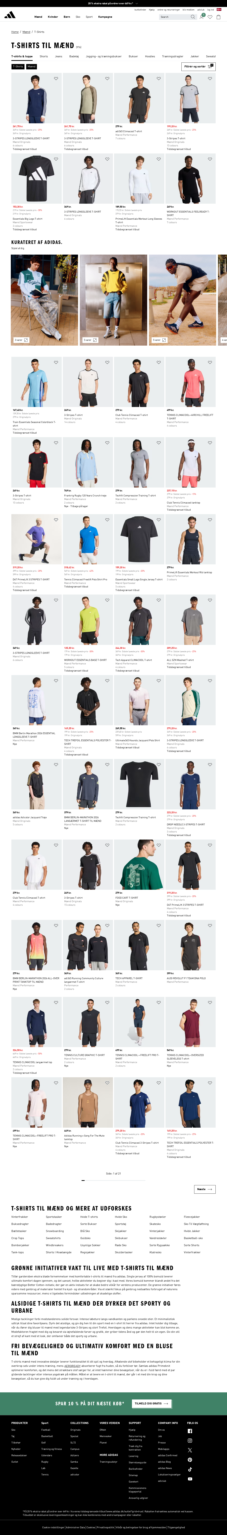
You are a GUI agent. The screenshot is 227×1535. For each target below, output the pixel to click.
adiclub (200, 10)
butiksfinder (140, 10)
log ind (210, 10)
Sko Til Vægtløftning (196, 1224)
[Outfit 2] (113, 300)
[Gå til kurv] (218, 17)
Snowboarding (55, 1231)
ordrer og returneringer (168, 10)
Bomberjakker (20, 1245)
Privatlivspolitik (105, 1527)
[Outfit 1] (44, 300)
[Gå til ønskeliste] (210, 17)
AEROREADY (72, 1366)
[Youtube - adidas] (201, 1479)
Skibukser (121, 1238)
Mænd (38, 17)
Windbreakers (54, 1245)
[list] (113, 57)
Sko (78, 17)
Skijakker (121, 1231)
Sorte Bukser (88, 1224)
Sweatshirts (53, 1238)
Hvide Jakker (192, 1231)
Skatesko (155, 1224)
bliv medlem (189, 10)
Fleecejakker (192, 1217)
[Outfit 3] (182, 300)
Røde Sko (120, 1245)
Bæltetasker (19, 1231)
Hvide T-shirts (89, 1217)
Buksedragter (20, 1224)
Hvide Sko (121, 1217)
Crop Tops (17, 1238)
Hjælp (152, 10)
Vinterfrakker (19, 1217)
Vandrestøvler (158, 1238)
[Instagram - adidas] (201, 1441)
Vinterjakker (157, 1231)
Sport (89, 17)
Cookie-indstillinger (53, 1527)
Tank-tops (17, 1252)
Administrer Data (75, 1527)
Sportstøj (120, 1224)
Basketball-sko (193, 1238)
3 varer (18, 340)
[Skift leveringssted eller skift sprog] (219, 10)
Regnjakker (87, 1252)
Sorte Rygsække (160, 1245)
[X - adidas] (201, 1451)
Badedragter (54, 1224)
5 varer (87, 340)
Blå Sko (85, 1231)
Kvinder (53, 17)
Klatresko (155, 1252)
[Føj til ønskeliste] (56, 79)
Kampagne (105, 17)
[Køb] (10, 15)
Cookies (91, 1527)
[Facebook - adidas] (201, 1431)
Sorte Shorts (191, 1245)
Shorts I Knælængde (58, 1252)
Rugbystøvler (158, 1217)
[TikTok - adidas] (201, 1470)
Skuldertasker (124, 1252)
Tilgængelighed (176, 1527)
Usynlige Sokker (90, 1245)
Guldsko (85, 1238)
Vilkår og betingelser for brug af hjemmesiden (141, 1527)
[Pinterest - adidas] (201, 1460)
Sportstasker (54, 1217)
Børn (67, 17)
